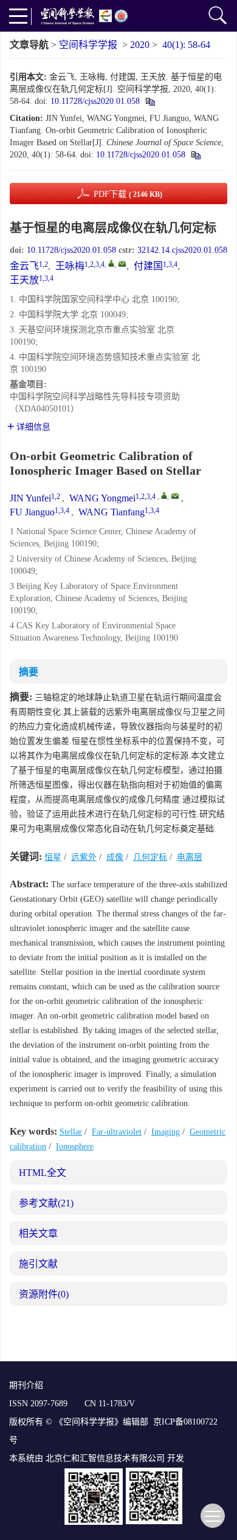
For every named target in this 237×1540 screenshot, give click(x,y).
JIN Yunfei (30, 498)
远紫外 (84, 857)
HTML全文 (42, 1172)
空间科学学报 (88, 45)
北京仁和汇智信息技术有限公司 (105, 1458)
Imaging (165, 1131)
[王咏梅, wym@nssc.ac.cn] (111, 263)
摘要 (28, 672)
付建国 (148, 266)
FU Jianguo (32, 512)
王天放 (24, 280)
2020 (139, 45)
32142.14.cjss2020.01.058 (182, 250)
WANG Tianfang (111, 512)
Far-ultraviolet (117, 1131)
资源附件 (44, 1294)
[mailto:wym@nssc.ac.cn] (122, 264)
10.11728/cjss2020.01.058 (95, 101)
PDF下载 (128, 194)
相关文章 (38, 1233)
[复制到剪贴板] (149, 101)
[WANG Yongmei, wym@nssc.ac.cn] (164, 495)
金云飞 (24, 266)
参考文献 (46, 1203)
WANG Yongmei (102, 498)
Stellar (71, 1131)
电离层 (189, 857)
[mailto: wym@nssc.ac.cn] (175, 496)
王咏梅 (69, 266)
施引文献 (38, 1264)
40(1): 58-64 (186, 45)
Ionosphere (75, 1146)
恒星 (52, 857)
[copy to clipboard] (195, 154)
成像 (114, 857)
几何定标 (150, 857)
